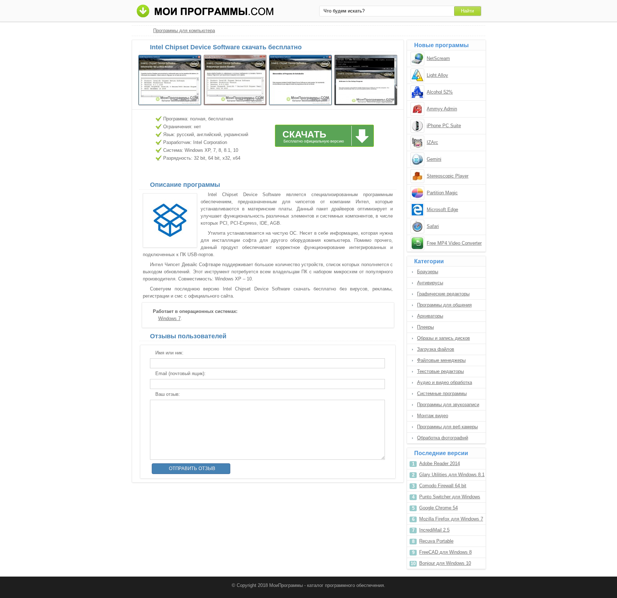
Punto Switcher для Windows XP (449, 498)
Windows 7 (169, 318)
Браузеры (427, 271)
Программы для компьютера (184, 30)
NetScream (438, 58)
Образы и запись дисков (443, 338)
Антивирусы (430, 282)
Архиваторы (430, 316)
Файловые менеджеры (441, 360)
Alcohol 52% (440, 92)
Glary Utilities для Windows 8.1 (452, 474)
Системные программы (442, 393)
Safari (433, 226)
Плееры (425, 327)
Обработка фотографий (442, 437)
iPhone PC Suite (444, 125)
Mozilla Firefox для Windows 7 (451, 519)
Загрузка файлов (435, 349)
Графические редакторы (443, 293)
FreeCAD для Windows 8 (445, 552)
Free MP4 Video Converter (454, 243)
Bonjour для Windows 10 (445, 563)
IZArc (432, 142)
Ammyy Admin (442, 108)
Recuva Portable (436, 541)
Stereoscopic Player (447, 176)
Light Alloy (437, 75)
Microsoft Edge (442, 209)
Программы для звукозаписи (448, 404)
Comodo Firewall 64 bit (442, 485)
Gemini (434, 159)
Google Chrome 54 (438, 507)
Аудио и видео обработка (444, 382)
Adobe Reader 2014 (439, 463)
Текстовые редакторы (440, 371)
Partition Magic (442, 192)
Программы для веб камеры (447, 426)
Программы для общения (444, 305)
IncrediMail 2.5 (434, 530)
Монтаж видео (432, 415)
